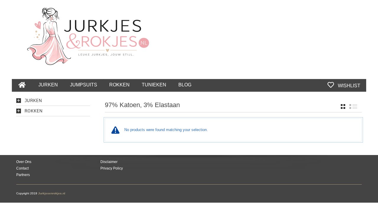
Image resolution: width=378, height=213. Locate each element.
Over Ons (23, 162)
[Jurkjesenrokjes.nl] (91, 33)
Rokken (34, 111)
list (353, 106)
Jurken (33, 101)
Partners (23, 175)
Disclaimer (109, 162)
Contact (22, 168)
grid (343, 106)
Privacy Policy (111, 168)
